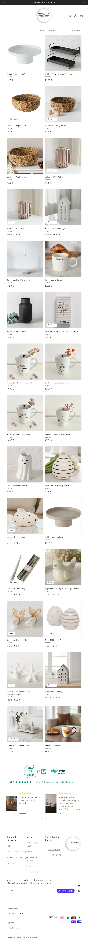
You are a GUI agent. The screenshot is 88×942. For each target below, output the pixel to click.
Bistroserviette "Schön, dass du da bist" (62, 331)
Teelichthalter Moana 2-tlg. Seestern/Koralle (18, 693)
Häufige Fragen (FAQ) (32, 844)
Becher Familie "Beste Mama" (19, 383)
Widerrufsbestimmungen (17, 858)
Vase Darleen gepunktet (17, 537)
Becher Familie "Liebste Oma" (19, 434)
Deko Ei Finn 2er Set (54, 640)
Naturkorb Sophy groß (16, 177)
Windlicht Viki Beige (54, 177)
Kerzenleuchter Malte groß (18, 280)
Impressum (11, 863)
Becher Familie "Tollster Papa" (58, 434)
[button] (5, 16)
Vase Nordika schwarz (16, 331)
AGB (8, 846)
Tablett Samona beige (54, 537)
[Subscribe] (51, 890)
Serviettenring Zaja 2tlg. (17, 640)
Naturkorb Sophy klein (16, 126)
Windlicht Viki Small (16, 229)
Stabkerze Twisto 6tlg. (16, 589)
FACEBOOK (56, 855)
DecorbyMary (18, 937)
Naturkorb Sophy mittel (55, 126)
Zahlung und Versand (31, 859)
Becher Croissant (52, 745)
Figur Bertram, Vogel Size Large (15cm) (62, 589)
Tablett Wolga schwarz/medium (59, 74)
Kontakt (29, 852)
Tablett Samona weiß (16, 74)
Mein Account (32, 872)
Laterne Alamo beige (54, 692)
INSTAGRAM (54, 849)
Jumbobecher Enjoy (53, 280)
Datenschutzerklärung (16, 852)
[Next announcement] (83, 2)
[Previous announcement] (4, 2)
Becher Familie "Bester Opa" (57, 383)
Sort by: (42, 31)
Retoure (29, 866)
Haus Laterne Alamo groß (56, 229)
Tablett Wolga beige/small (18, 745)
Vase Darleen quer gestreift (57, 486)
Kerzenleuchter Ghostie (17, 486)
